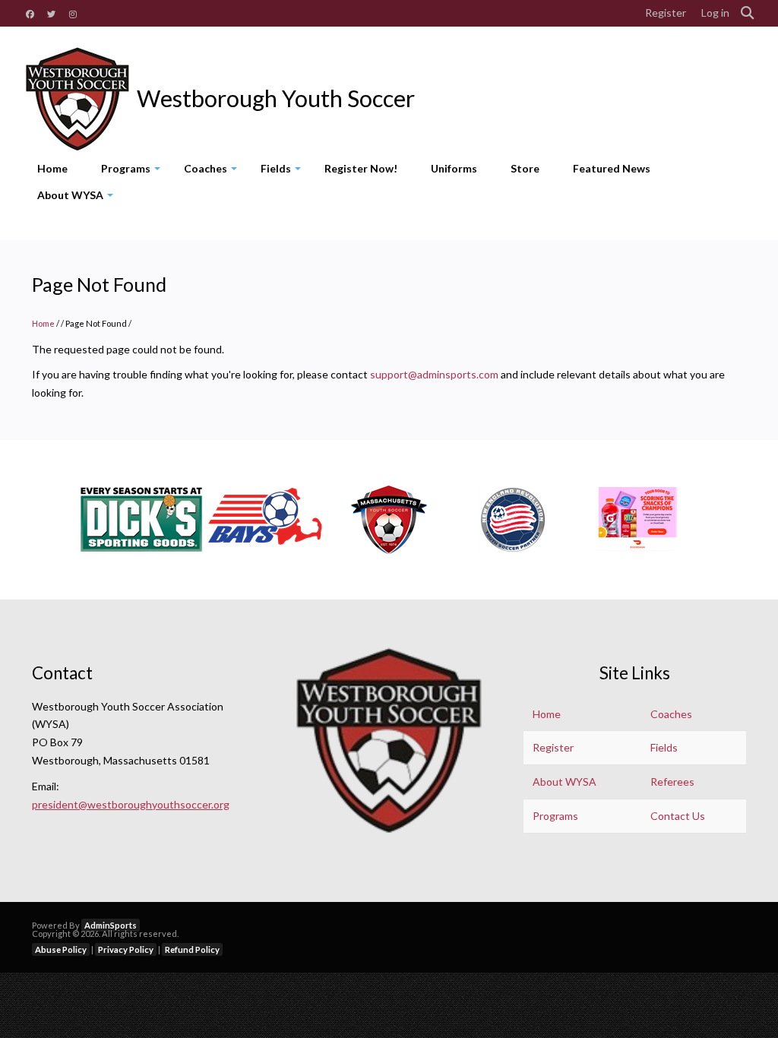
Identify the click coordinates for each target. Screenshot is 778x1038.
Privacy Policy (125, 949)
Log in (715, 12)
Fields (283, 172)
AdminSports (110, 925)
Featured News (611, 168)
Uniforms (454, 168)
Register (665, 12)
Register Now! (360, 168)
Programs (133, 172)
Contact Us (677, 815)
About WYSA (78, 198)
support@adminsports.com (434, 374)
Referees (672, 781)
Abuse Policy (61, 949)
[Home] (77, 99)
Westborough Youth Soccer (276, 99)
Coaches (213, 172)
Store (525, 168)
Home (52, 168)
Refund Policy (192, 949)
